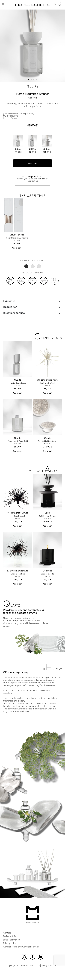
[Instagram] (24, 957)
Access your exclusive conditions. (32, 178)
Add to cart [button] (16, 248)
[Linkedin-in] (40, 957)
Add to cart (32, 163)
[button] (28, 79)
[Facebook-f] (32, 957)
